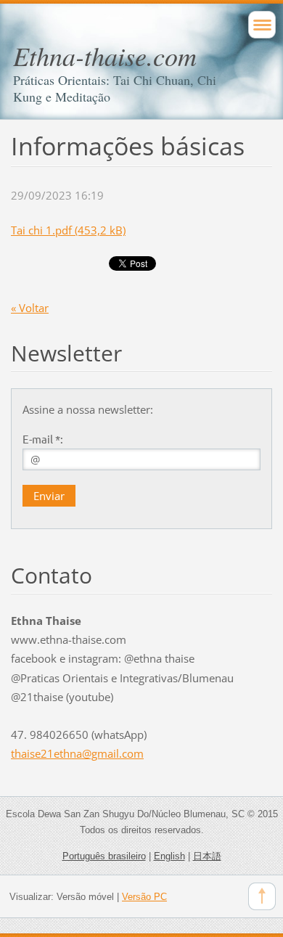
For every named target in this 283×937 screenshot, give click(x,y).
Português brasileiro (104, 856)
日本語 (207, 856)
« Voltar (30, 307)
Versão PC (144, 896)
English (169, 856)
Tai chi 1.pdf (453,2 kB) (68, 230)
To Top (262, 896)
